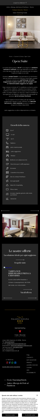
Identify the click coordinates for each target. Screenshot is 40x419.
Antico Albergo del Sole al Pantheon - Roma (20, 7)
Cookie (29, 367)
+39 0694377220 (18, 347)
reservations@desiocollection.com (21, 345)
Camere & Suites (18, 56)
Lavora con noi (32, 365)
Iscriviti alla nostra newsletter (11, 367)
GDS (28, 370)
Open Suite (27, 56)
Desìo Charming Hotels (20, 13)
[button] (4, 31)
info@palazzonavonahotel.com (16, 344)
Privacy (29, 362)
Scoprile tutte (20, 263)
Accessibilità (31, 372)
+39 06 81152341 (9, 342)
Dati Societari (31, 360)
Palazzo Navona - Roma (20, 10)
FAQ (28, 355)
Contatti (30, 357)
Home (10, 56)
